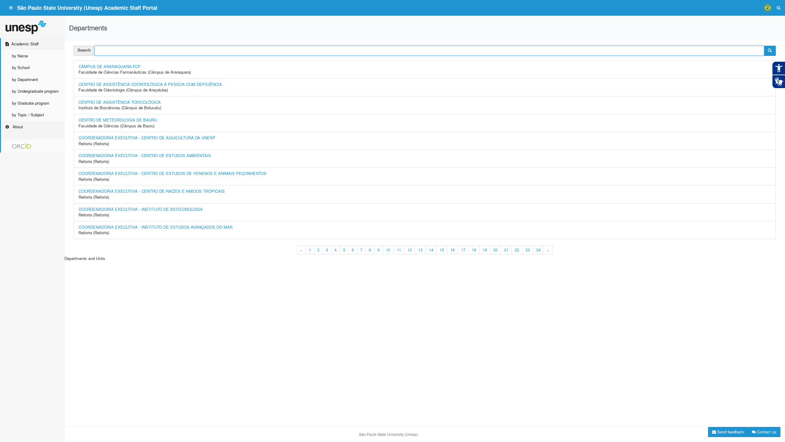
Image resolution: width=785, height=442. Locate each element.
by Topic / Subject (28, 115)
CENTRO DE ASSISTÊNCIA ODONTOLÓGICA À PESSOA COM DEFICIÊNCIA (150, 84)
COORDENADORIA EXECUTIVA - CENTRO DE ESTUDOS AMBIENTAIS (144, 155)
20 (495, 249)
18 (474, 249)
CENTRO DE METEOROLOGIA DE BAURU (117, 120)
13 (420, 249)
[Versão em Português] (767, 7)
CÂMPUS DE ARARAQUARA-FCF (109, 66)
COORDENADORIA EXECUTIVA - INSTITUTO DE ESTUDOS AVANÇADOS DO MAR (155, 227)
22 (517, 249)
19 (485, 249)
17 (463, 249)
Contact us (766, 432)
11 (399, 249)
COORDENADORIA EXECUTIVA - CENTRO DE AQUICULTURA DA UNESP (146, 138)
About (17, 127)
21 (506, 249)
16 (452, 249)
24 (538, 249)
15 (442, 249)
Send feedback (730, 432)
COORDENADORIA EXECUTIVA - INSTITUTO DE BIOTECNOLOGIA (140, 209)
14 (431, 249)
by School (21, 67)
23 (528, 249)
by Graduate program (30, 103)
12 (410, 249)
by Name (20, 56)
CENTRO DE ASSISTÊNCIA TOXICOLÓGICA (119, 102)
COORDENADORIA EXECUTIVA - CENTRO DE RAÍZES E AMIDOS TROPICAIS (151, 191)
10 (388, 249)
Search (84, 50)
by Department (25, 79)
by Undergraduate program (35, 91)
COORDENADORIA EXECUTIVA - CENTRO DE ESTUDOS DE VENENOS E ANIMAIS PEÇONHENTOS (172, 173)
